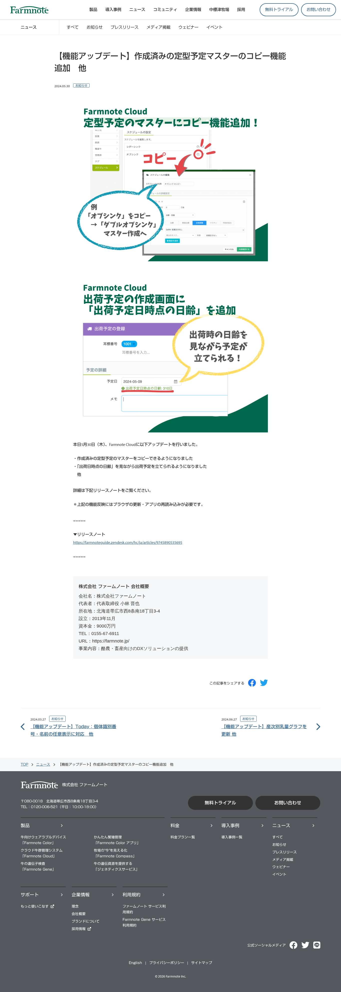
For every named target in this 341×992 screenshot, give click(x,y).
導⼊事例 (230, 825)
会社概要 (79, 914)
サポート (30, 895)
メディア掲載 (158, 27)
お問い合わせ (319, 9)
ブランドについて (86, 921)
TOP (24, 764)
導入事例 (113, 9)
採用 (241, 9)
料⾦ (174, 825)
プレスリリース (125, 27)
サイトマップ (201, 963)
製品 (25, 825)
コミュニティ (165, 9)
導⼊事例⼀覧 (231, 837)
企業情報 (193, 9)
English (135, 963)
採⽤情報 (79, 929)
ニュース (137, 9)
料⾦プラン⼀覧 (182, 837)
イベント (214, 27)
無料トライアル (279, 9)
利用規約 (132, 895)
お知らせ (95, 27)
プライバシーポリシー (166, 963)
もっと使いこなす (35, 906)
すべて (73, 27)
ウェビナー (188, 27)
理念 (75, 906)
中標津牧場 (219, 9)
